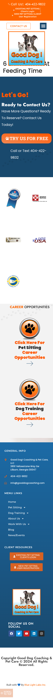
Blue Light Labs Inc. (35, 684)
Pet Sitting (15, 507)
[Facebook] (11, 633)
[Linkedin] (34, 633)
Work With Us (17, 524)
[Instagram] (41, 633)
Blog (11, 529)
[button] (43, 26)
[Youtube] (26, 633)
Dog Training (16, 512)
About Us (14, 518)
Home (12, 501)
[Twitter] (19, 633)
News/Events (16, 535)
